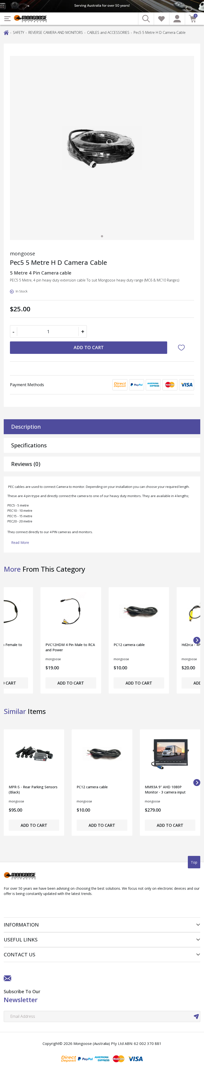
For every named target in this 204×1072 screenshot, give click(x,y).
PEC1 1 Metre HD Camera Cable (166, 647)
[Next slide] (196, 782)
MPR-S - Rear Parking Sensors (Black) (33, 789)
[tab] (102, 236)
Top (194, 862)
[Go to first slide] (196, 640)
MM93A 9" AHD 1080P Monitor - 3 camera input (165, 789)
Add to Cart (89, 347)
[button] (182, 347)
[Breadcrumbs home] (6, 32)
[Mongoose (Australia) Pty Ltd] (30, 18)
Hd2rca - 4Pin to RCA (94, 644)
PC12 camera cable (24, 644)
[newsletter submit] (196, 1016)
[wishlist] (161, 18)
